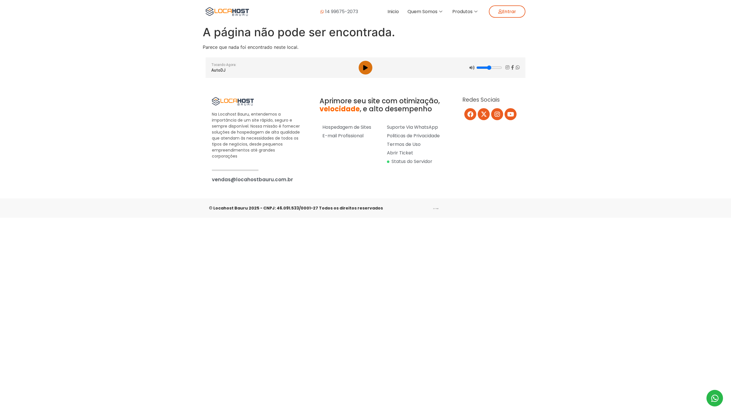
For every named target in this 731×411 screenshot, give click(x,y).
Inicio (393, 11)
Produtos (462, 11)
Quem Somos (422, 11)
